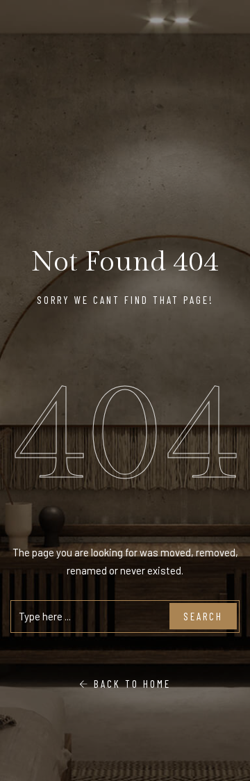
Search (203, 616)
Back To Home (130, 683)
